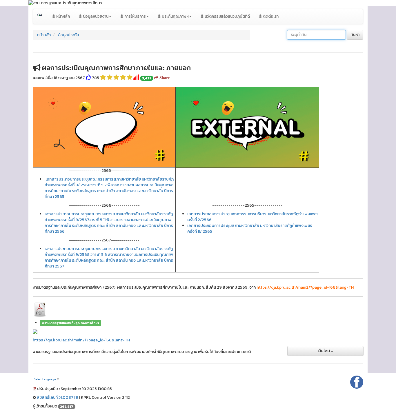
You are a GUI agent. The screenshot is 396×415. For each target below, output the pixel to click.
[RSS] (34, 389)
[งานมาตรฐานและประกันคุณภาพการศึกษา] (40, 16)
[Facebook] (356, 381)
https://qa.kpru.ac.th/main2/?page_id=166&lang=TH (81, 340)
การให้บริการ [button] (134, 16)
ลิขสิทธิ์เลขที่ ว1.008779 (57, 397)
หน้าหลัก (62, 16)
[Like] (88, 78)
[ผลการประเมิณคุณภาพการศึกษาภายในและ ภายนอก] (40, 309)
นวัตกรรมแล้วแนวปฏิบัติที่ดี (227, 16)
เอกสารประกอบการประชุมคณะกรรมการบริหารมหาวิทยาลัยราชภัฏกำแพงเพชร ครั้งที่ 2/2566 (253, 217)
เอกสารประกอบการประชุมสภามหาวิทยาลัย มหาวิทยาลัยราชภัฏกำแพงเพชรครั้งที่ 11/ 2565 (249, 228)
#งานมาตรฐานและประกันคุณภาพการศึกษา (70, 323)
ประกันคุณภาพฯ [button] (175, 16)
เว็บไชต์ (324, 351)
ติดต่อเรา (270, 16)
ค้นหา (354, 35)
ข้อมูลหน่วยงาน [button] (95, 16)
